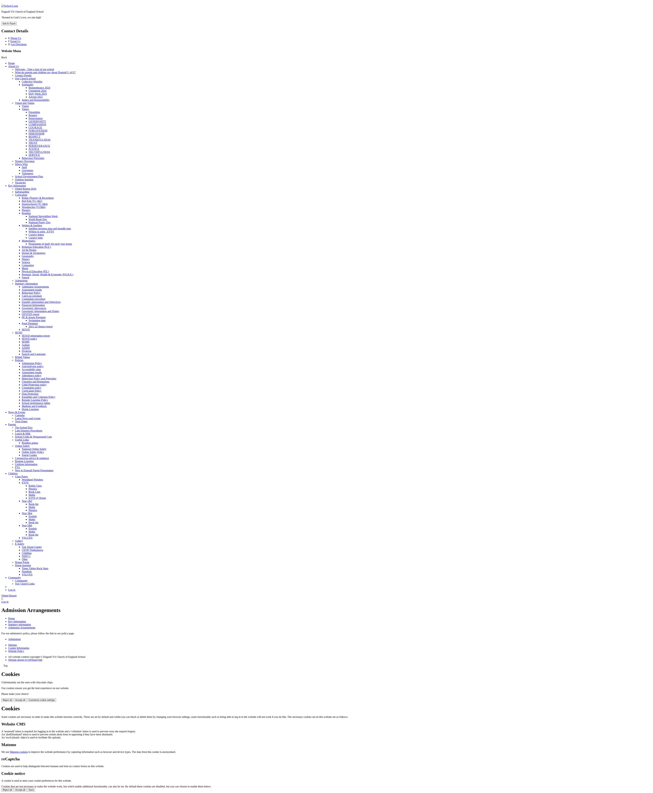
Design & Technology (34, 253)
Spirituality (28, 84)
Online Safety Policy (33, 452)
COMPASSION (37, 124)
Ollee (25, 559)
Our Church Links (25, 583)
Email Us (15, 41)
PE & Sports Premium (34, 317)
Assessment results (32, 289)
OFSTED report (30, 314)
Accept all (20, 700)
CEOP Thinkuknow (32, 550)
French (25, 277)
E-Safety (19, 543)
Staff (24, 167)
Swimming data (37, 320)
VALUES (27, 537)
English (33, 516)
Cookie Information (18, 648)
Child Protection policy (34, 384)
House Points (22, 562)
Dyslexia (26, 351)
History (26, 259)
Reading (26, 213)
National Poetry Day (40, 222)
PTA (17, 467)
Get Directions (19, 44)
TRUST (33, 142)
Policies (19, 360)
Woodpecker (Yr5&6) (33, 207)
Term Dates (21, 421)
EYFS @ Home (37, 498)
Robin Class (35, 485)
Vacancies (20, 182)
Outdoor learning (24, 179)
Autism (26, 344)
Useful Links (22, 439)
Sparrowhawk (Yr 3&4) (35, 204)
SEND (18, 332)
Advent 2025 (36, 96)
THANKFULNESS (40, 139)
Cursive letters (36, 234)
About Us (13, 66)
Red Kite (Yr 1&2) (32, 201)
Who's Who (21, 164)
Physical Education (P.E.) (35, 271)
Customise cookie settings (42, 700)
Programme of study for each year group (50, 243)
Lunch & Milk (22, 433)
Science (26, 262)
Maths (32, 494)
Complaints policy (31, 387)
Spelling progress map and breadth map (50, 228)
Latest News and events (27, 418)
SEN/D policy (29, 338)
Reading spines (30, 442)
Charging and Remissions (35, 381)
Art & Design (29, 250)
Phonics (26, 210)
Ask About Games (32, 547)
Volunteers (27, 173)
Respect (33, 115)
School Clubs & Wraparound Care (33, 436)
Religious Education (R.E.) (36, 246)
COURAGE (35, 127)
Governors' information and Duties (40, 311)
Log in (11, 589)
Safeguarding (22, 191)
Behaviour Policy (31, 292)
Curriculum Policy (31, 390)
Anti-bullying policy (33, 366)
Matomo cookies (19, 751)
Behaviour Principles (33, 158)
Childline (27, 553)
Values (25, 109)
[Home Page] (9, 5)
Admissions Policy (32, 363)
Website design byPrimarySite (25, 659)
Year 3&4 (27, 513)
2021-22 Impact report (41, 326)
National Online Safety (34, 449)
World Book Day (38, 219)
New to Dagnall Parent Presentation (34, 470)
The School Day (24, 427)
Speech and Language (34, 354)
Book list (33, 504)
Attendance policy (31, 375)
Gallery (19, 540)
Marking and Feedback (34, 406)
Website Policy (16, 651)
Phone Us (16, 38)
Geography (28, 256)
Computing (28, 265)
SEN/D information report (36, 335)
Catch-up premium (32, 295)
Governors (27, 170)
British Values (22, 357)
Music (25, 268)
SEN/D (26, 329)
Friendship (34, 112)
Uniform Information (26, 464)
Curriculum (21, 194)
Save (31, 790)
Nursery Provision (25, 161)
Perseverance (36, 118)
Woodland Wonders (32, 479)
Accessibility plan (31, 369)
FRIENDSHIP (37, 133)
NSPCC (26, 556)
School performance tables (36, 403)
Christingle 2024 (37, 90)
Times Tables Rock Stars (35, 568)
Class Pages (21, 476)
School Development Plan (29, 176)
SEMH (25, 341)
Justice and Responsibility (35, 99)
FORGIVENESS (38, 130)
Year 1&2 (27, 501)
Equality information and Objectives (41, 302)
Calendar (20, 415)
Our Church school (25, 78)
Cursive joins (36, 237)
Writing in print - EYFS (41, 231)
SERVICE (34, 155)
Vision (25, 106)
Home (11, 63)
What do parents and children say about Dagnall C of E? (45, 72)
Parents (12, 424)
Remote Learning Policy (35, 400)
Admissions (21, 280)
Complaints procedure (33, 299)
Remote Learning (24, 461)
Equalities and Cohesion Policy (38, 396)
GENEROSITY (37, 121)
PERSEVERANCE (39, 145)
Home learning (23, 565)
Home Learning (30, 409)
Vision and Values (24, 103)
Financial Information (33, 305)
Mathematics (28, 240)
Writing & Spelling (32, 225)
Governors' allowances (34, 308)
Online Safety (22, 445)
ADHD (26, 347)
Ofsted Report (8, 595)
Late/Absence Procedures (28, 430)
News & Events (16, 412)
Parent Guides (29, 455)
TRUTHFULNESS (39, 152)
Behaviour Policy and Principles (39, 378)
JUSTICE (34, 148)
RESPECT (34, 136)
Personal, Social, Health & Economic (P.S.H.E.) (47, 274)
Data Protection (30, 393)
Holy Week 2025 (38, 93)
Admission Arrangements (35, 286)
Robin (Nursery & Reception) (38, 197)
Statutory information (26, 283)
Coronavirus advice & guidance (32, 458)
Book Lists (34, 491)
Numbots (27, 571)
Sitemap (12, 644)
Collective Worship (32, 81)
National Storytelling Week (43, 216)
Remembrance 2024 (39, 87)
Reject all (7, 700)
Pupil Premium (30, 323)
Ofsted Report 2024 (25, 188)
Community (14, 577)
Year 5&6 (27, 525)
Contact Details (23, 75)
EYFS (25, 482)
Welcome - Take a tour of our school (34, 69)
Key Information (17, 185)
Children (13, 473)
